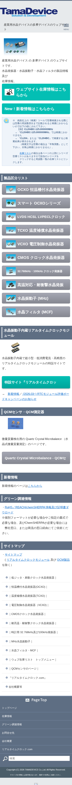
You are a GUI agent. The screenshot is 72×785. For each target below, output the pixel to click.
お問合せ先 (8, 732)
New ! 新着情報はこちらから (30, 109)
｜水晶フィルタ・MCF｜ (24, 650)
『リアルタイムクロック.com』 (28, 677)
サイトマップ (13, 554)
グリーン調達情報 (12, 724)
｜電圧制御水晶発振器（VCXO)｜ (29, 605)
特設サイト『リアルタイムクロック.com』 (30, 384)
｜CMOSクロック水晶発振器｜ (27, 614)
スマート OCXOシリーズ (39, 203)
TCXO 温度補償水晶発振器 (40, 230)
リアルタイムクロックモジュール (28, 559)
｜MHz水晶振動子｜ (21, 641)
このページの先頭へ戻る (36, 700)
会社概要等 (15, 686)
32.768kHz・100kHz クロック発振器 (39, 271)
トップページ (9, 707)
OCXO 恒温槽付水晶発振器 (41, 189)
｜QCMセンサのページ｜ (24, 668)
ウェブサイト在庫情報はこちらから (41, 92)
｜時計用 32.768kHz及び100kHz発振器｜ (34, 632)
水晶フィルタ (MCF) (35, 312)
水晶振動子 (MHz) (32, 298)
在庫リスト (25, 153)
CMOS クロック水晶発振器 (41, 257)
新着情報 (13, 393)
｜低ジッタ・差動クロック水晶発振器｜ (33, 577)
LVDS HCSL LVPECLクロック (41, 217)
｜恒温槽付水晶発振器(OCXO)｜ (28, 586)
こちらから (35, 485)
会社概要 (7, 741)
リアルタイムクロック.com (17, 749)
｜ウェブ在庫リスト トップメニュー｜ (33, 659)
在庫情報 (7, 716)
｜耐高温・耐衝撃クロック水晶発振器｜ (33, 623)
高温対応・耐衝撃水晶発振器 (34, 286)
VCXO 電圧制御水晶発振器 (40, 244)
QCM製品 (63, 559)
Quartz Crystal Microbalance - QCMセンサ (35, 460)
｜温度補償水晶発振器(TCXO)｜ (28, 595)
